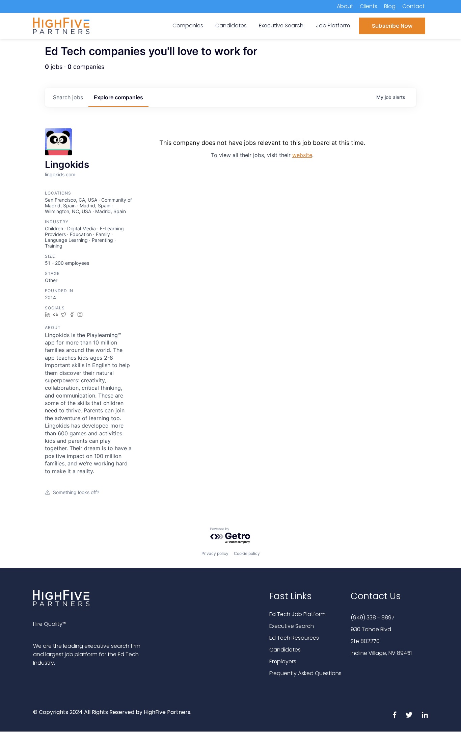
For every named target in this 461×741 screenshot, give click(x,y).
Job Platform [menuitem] (333, 25)
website (302, 155)
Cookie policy (247, 553)
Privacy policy (214, 553)
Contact (413, 6)
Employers (282, 661)
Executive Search (291, 626)
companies (118, 97)
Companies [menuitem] (187, 25)
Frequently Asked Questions (305, 673)
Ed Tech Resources (294, 638)
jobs (68, 97)
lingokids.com (60, 174)
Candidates (285, 650)
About (345, 6)
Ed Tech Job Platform (297, 614)
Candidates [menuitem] (231, 25)
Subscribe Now (392, 26)
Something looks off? (76, 492)
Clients (368, 6)
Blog (390, 6)
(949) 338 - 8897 (373, 617)
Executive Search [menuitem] (281, 25)
